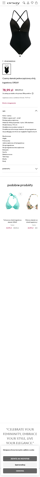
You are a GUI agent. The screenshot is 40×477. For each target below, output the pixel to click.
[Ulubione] (32, 3)
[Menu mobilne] (3, 2)
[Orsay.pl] (13, 3)
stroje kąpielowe (9, 61)
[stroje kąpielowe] (2, 61)
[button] (20, 56)
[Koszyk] (36, 3)
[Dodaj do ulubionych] (20, 194)
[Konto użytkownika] (28, 3)
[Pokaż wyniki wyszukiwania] (24, 3)
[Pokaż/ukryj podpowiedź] (32, 93)
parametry (6, 169)
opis (3, 111)
